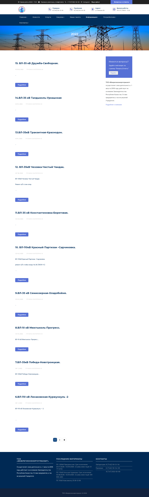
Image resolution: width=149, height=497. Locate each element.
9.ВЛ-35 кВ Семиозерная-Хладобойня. (41, 293)
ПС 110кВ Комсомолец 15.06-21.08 (68, 480)
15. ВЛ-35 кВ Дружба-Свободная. (36, 63)
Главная (22, 17)
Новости (36, 17)
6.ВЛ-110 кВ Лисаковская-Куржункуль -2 (41, 396)
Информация (91, 17)
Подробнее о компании (114, 105)
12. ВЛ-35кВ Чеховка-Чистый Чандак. (39, 167)
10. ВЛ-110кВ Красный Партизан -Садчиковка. (45, 247)
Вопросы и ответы (121, 2)
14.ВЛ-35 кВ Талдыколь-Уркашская (38, 97)
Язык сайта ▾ (96, 2)
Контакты (23, 23)
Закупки (59, 17)
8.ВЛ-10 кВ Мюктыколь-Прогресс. (37, 327)
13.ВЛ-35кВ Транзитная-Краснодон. (39, 132)
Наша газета (75, 17)
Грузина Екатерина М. (35, 69)
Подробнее (22, 85)
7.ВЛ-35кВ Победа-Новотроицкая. (37, 362)
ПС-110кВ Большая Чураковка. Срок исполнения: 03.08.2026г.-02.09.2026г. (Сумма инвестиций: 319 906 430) (74, 474)
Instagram (86, 2)
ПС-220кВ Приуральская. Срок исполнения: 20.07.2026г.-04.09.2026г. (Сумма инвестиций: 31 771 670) (74, 466)
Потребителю (109, 17)
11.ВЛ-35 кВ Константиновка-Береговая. (41, 212)
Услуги (48, 17)
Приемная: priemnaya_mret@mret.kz (52, 2)
